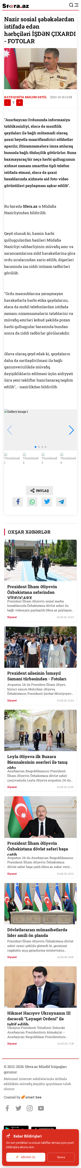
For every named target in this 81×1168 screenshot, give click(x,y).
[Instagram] (29, 1108)
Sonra (61, 1157)
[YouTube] (40, 1108)
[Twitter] (18, 1108)
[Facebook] (7, 1108)
